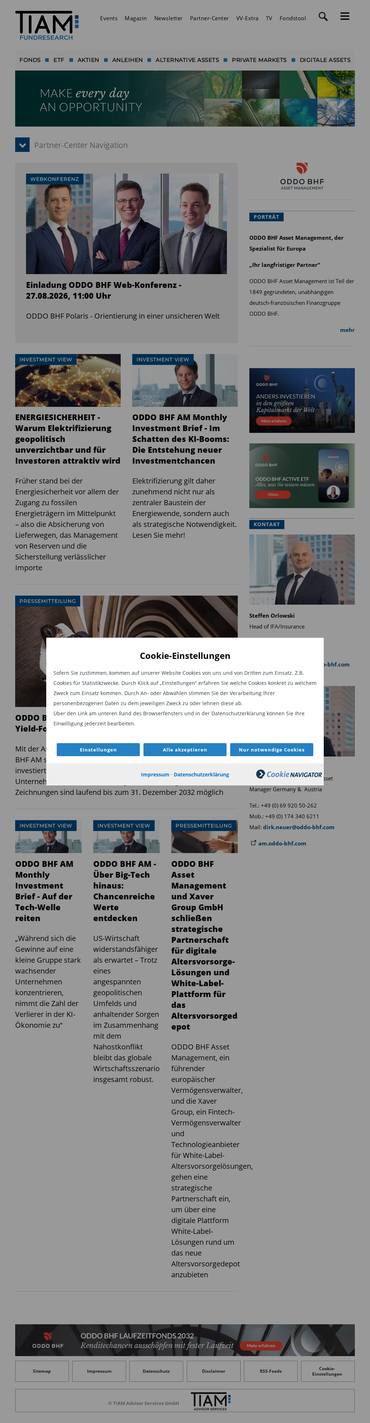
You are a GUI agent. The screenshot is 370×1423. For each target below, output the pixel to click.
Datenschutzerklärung (201, 774)
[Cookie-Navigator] (289, 776)
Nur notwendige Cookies (272, 749)
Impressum (155, 774)
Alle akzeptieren (185, 749)
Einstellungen (98, 749)
